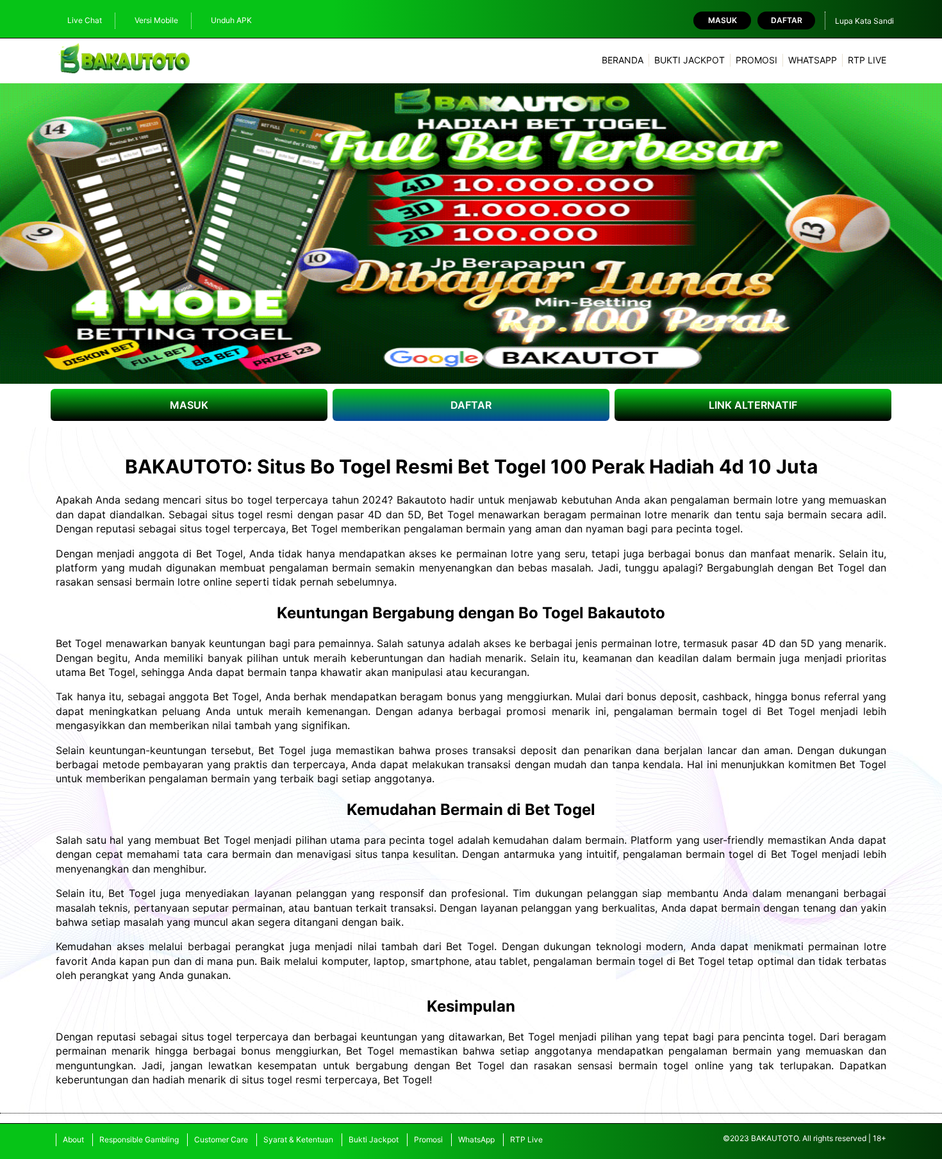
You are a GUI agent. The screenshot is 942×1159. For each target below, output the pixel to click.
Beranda (622, 59)
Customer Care (221, 1139)
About (73, 1139)
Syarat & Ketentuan (298, 1139)
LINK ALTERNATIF (753, 405)
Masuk (722, 20)
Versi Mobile (156, 20)
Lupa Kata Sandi (864, 21)
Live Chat (84, 20)
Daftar (786, 20)
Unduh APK (231, 20)
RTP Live (867, 59)
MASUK (189, 405)
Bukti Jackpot (689, 59)
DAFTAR (471, 405)
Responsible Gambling (139, 1139)
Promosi (756, 59)
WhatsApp (812, 59)
